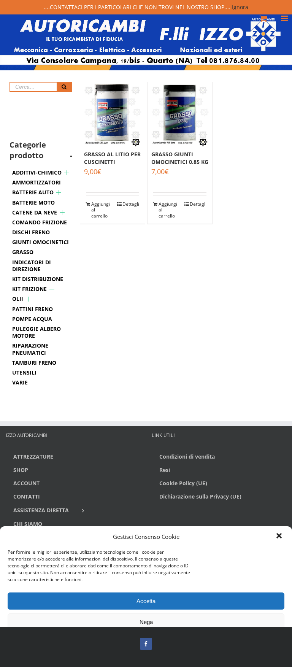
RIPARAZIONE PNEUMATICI (30, 349)
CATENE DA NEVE (34, 212)
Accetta (146, 601)
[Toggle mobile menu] (285, 18)
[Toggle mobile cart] (263, 18)
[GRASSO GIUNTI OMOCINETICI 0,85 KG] (180, 114)
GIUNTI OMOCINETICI (40, 242)
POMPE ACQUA (32, 318)
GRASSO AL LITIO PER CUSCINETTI (112, 158)
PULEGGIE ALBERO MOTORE (36, 332)
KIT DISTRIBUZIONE (37, 279)
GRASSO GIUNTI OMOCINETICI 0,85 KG (179, 158)
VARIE (20, 382)
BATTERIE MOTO (33, 202)
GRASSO (22, 252)
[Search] (64, 87)
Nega (146, 622)
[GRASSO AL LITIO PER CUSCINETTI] (112, 114)
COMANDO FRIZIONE (39, 222)
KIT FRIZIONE (29, 288)
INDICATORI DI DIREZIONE (31, 266)
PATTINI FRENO (32, 309)
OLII (17, 298)
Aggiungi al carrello (100, 210)
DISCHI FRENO (31, 232)
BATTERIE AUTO (33, 192)
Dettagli (130, 204)
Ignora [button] (240, 7)
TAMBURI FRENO (34, 362)
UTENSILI (24, 372)
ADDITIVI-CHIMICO (37, 172)
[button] (279, 536)
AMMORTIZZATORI (36, 182)
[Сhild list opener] (66, 172)
